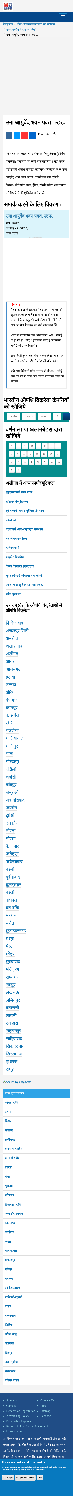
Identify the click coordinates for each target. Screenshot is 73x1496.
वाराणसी (12, 1007)
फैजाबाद (12, 846)
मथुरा (10, 938)
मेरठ (9, 946)
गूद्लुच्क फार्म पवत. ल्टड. (19, 492)
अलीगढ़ (12, 653)
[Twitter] (17, 135)
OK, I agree (8, 1478)
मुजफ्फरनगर (16, 930)
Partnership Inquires (18, 1421)
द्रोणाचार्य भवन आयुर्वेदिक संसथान (25, 510)
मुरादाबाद (13, 961)
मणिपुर (8, 1269)
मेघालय (9, 1278)
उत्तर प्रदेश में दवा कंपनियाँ (21, 29)
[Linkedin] (32, 135)
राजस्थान (10, 1315)
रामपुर (10, 984)
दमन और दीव (12, 1158)
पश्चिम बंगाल (12, 1380)
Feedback (46, 1416)
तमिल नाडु (11, 1334)
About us (12, 1400)
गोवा (7, 1176)
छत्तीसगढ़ (10, 1139)
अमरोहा (12, 638)
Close (40, 1478)
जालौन (11, 807)
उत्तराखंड (10, 1371)
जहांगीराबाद (15, 800)
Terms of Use (39, 1470)
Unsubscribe (14, 1431)
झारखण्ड (10, 1223)
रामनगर (12, 977)
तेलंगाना (9, 1343)
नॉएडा (10, 830)
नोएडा (10, 838)
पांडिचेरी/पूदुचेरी (13, 1297)
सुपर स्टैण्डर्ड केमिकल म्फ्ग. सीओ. (24, 575)
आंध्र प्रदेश (11, 1102)
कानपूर (11, 707)
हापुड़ (10, 1069)
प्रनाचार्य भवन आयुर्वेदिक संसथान (24, 529)
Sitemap (45, 1411)
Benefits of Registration (20, 1411)
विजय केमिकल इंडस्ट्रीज (20, 566)
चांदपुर (11, 784)
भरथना (11, 915)
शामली (11, 1015)
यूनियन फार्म (12, 547)
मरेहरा (10, 953)
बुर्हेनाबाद (13, 877)
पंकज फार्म (11, 520)
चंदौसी (11, 777)
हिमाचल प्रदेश (13, 1204)
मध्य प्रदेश (11, 1250)
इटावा (10, 677)
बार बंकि (12, 907)
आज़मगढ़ (13, 669)
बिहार (8, 1121)
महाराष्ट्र (10, 1260)
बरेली (10, 869)
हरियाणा (9, 1195)
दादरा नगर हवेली (14, 1148)
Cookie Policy (7, 1470)
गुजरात (9, 1185)
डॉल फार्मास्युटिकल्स (17, 501)
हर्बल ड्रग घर (13, 594)
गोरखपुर (12, 761)
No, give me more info (25, 1478)
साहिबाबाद (14, 1038)
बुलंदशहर (13, 884)
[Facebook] (9, 135)
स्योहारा (12, 1023)
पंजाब (8, 1306)
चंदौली (11, 769)
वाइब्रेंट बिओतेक (15, 557)
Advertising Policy (17, 1416)
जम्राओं (12, 792)
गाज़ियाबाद (14, 738)
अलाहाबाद (14, 646)
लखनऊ (12, 992)
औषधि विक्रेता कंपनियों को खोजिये (36, 24)
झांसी (10, 815)
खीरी (9, 723)
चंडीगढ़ (9, 1130)
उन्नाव (11, 684)
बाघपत (11, 900)
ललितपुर (13, 1000)
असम (8, 1111)
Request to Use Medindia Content (27, 1426)
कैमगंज (12, 700)
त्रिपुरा (9, 1352)
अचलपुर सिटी (17, 630)
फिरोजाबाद (14, 623)
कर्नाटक (9, 1232)
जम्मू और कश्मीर (14, 1213)
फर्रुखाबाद (14, 861)
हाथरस (11, 1061)
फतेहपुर (12, 853)
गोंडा (9, 753)
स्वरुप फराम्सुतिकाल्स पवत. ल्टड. (24, 584)
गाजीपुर (12, 746)
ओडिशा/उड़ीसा (13, 1287)
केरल (8, 1241)
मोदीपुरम (12, 969)
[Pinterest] (24, 135)
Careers (11, 1405)
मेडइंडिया (8, 24)
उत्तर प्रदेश (11, 1361)
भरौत (10, 923)
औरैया (10, 692)
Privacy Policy (20, 1470)
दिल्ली (8, 1167)
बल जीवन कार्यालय (16, 538)
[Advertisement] (36, 76)
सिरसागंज (14, 1053)
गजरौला (12, 730)
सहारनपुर (13, 1030)
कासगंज (12, 715)
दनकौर (11, 823)
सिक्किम (9, 1324)
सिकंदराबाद (15, 1046)
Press (43, 1405)
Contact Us (47, 1400)
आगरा (10, 661)
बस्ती (10, 892)
